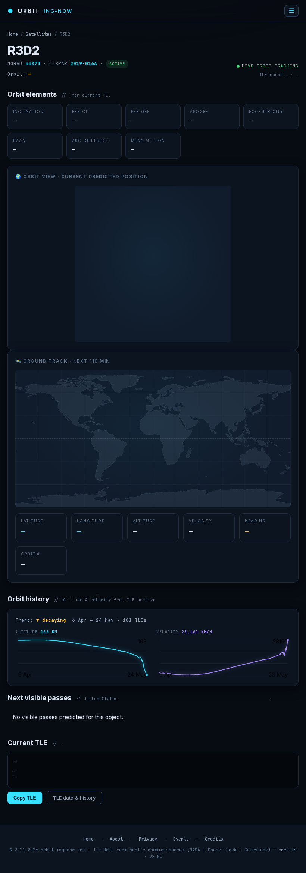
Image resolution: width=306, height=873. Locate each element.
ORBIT (39, 11)
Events (181, 839)
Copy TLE (24, 798)
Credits (214, 839)
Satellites (39, 34)
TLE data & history (74, 798)
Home (12, 34)
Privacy (148, 839)
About (116, 839)
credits (287, 850)
